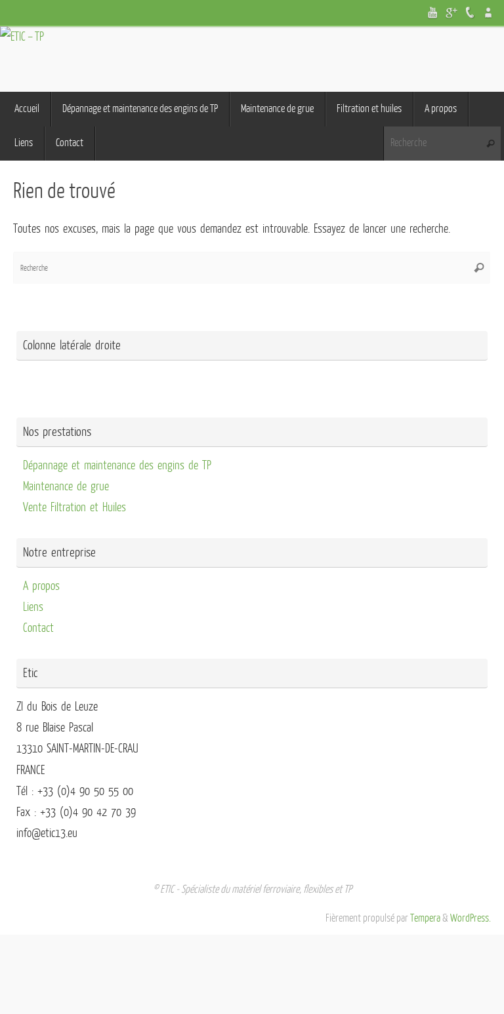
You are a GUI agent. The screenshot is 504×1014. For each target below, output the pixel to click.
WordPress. (470, 918)
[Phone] (470, 12)
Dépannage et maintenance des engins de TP (117, 465)
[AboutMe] (488, 12)
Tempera (425, 918)
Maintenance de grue (66, 486)
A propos (41, 586)
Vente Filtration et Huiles (74, 507)
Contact (38, 627)
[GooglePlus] (451, 12)
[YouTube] (433, 12)
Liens (33, 607)
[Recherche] (490, 144)
